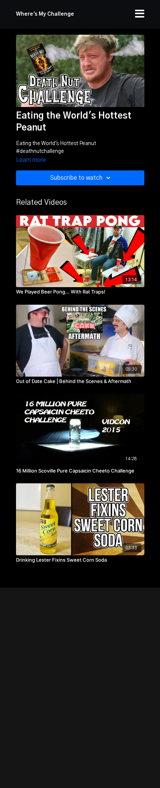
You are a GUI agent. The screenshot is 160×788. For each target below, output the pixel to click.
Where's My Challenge (45, 14)
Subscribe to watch (76, 178)
